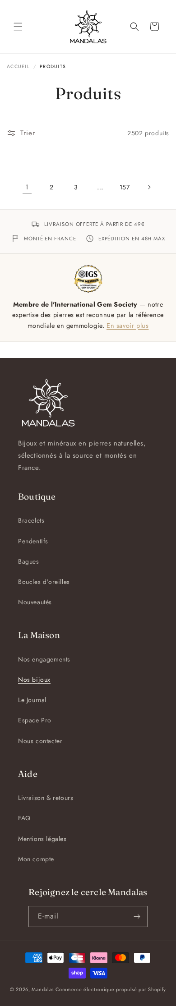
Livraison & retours (45, 797)
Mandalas (43, 989)
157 (125, 187)
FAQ (24, 817)
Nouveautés (35, 601)
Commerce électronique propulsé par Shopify (111, 989)
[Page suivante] (149, 187)
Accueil (18, 66)
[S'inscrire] (137, 916)
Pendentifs (33, 541)
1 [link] (27, 187)
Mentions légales (42, 838)
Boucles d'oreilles (44, 581)
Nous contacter (40, 740)
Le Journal (32, 699)
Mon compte (36, 859)
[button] (18, 27)
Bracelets (31, 520)
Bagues (28, 561)
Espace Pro (34, 720)
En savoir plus (127, 325)
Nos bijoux (34, 679)
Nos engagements (44, 659)
